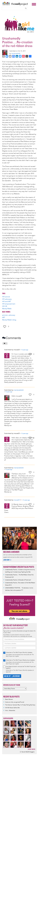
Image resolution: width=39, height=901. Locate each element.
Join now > (7, 560)
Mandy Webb (6, 309)
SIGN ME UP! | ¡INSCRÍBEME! (12, 676)
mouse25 (17, 500)
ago (24, 350)
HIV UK (4, 306)
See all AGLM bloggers (28, 752)
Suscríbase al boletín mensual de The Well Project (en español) (21, 667)
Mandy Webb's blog (9, 320)
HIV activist (6, 297)
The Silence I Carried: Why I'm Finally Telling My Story (20, 705)
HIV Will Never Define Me (12, 708)
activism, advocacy (8, 315)
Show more (31, 749)
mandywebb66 (15, 53)
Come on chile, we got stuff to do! (14, 702)
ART (3, 317)
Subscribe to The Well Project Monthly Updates (19, 652)
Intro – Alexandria (10, 710)
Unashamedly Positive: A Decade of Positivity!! (18, 580)
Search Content (26, 8)
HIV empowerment (8, 304)
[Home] (17, 4)
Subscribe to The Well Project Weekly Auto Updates (20, 660)
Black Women (9, 699)
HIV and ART (6, 302)
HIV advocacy (7, 299)
